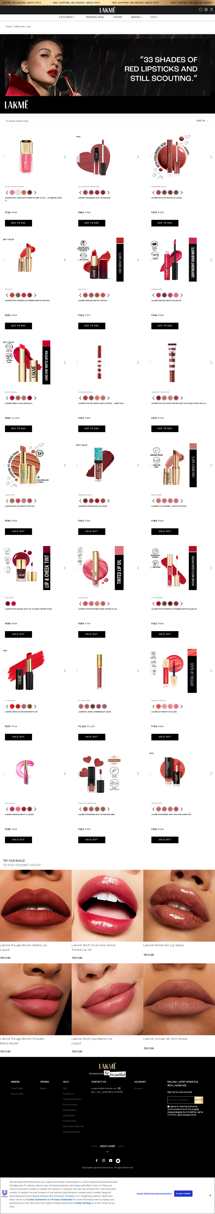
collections (19, 26)
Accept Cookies (183, 1193)
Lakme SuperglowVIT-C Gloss (19, 814)
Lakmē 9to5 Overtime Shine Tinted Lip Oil (97, 609)
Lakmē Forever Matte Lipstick (93, 301)
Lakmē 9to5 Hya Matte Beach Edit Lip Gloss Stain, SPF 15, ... (179, 403)
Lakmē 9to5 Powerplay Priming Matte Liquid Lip (174, 609)
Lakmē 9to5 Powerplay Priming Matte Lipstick (27, 301)
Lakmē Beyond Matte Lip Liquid (92, 506)
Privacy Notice (70, 1105)
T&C (179, 1115)
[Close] (210, 1195)
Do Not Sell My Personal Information (154, 1193)
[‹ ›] (34, 157)
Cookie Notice (69, 1110)
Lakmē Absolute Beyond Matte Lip (21, 712)
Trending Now (94, 17)
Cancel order (17, 1094)
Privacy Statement (62, 1199)
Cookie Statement (36, 1199)
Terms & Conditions (72, 1099)
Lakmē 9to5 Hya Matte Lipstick (20, 506)
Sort (200, 121)
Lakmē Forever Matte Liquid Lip (166, 301)
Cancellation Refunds (73, 1126)
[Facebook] (96, 1160)
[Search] (201, 10)
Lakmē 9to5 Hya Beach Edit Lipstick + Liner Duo (100, 403)
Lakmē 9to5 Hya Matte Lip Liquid (166, 198)
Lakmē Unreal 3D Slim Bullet (18, 403)
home (9, 26)
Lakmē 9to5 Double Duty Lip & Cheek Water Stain (28, 609)
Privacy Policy (70, 1121)
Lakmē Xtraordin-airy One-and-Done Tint (171, 814)
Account (138, 1088)
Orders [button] (135, 17)
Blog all (43, 1088)
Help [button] (153, 17)
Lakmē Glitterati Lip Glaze (164, 712)
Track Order (17, 1088)
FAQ (65, 1088)
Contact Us (68, 1094)
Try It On (5, 958)
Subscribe (198, 1100)
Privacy (186, 1115)
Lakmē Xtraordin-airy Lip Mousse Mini (96, 814)
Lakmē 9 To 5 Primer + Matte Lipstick (168, 506)
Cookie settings (83, 1203)
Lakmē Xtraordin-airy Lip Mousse (94, 198)
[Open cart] (211, 10)
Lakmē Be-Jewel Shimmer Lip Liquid (94, 712)
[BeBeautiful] (118, 1161)
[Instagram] (103, 1160)
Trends (117, 17)
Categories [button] (66, 17)
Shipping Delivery (71, 1132)
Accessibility (69, 1116)
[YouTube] (110, 1160)
